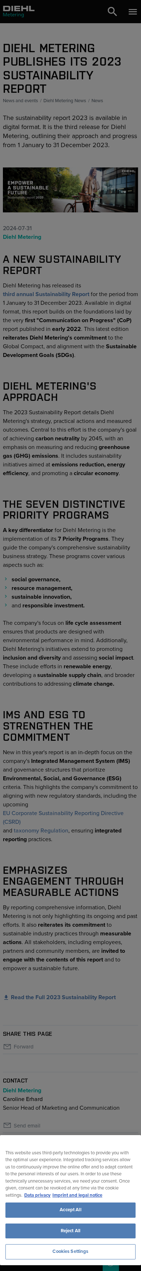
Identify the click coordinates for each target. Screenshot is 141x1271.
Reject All (70, 1231)
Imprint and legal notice (77, 1195)
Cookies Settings (70, 1251)
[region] (70, 1200)
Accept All (70, 1210)
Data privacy (37, 1195)
